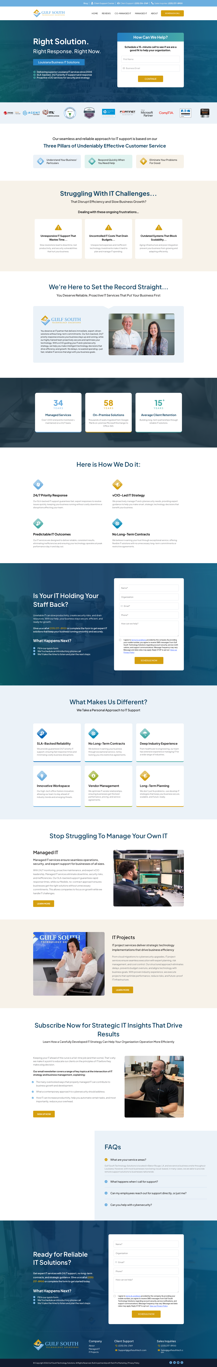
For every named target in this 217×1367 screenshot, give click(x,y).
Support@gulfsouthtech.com (132, 1350)
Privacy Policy (133, 1363)
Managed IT (141, 13)
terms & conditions (138, 640)
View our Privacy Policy (159, 1306)
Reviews (106, 13)
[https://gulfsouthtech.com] (49, 13)
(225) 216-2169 (125, 1345)
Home (95, 13)
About (154, 13)
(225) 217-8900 (58, 628)
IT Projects (94, 1352)
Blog (86, 3)
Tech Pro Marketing (119, 1363)
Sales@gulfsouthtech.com (172, 1351)
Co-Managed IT (123, 13)
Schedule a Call (172, 13)
